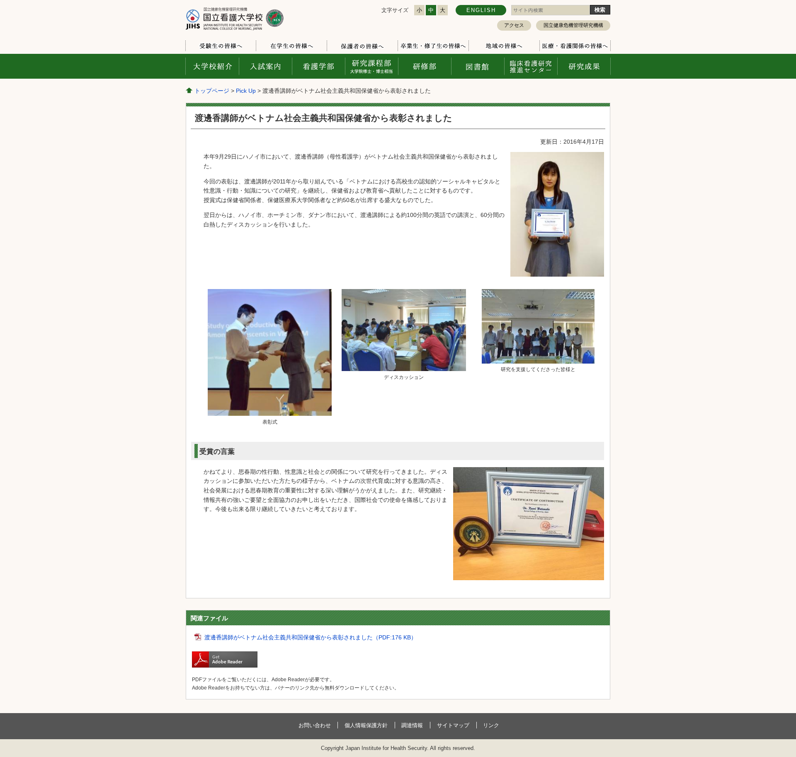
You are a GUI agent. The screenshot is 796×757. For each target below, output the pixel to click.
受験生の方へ (221, 46)
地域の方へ (503, 46)
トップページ (211, 90)
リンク (491, 725)
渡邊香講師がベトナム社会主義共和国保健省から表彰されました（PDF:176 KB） (310, 637)
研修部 (424, 66)
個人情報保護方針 (366, 725)
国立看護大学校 (235, 18)
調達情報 (412, 725)
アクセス (514, 25)
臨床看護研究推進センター (530, 66)
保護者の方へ (362, 46)
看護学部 (318, 66)
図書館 (477, 66)
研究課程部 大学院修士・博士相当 (371, 66)
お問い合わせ (314, 725)
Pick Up (246, 90)
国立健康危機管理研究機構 (573, 25)
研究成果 (583, 66)
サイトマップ (453, 725)
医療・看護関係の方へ (574, 46)
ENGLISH (481, 10)
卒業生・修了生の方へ (433, 46)
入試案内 (265, 66)
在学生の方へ (291, 46)
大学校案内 (212, 66)
